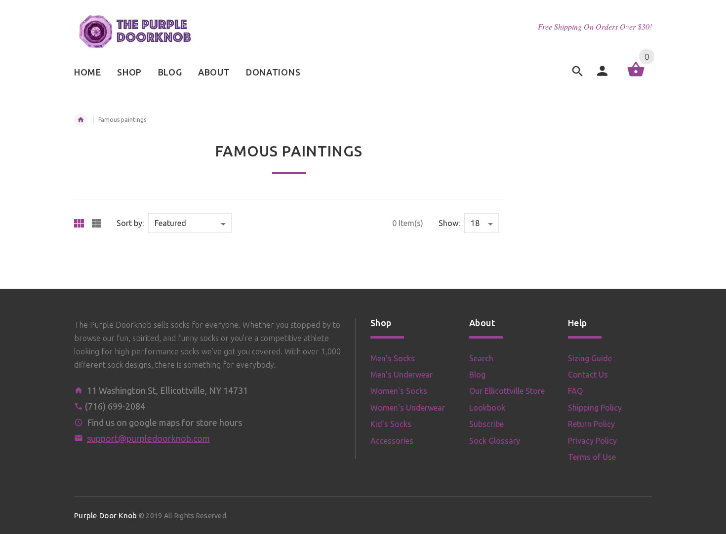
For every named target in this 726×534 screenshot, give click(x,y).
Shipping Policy (595, 407)
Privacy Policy (592, 440)
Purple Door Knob (105, 515)
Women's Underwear (407, 407)
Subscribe (486, 424)
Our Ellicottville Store (507, 390)
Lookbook (487, 407)
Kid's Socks (390, 424)
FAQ (575, 390)
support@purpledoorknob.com (148, 438)
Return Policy (591, 424)
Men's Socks (392, 358)
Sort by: (130, 223)
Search (481, 358)
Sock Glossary (494, 440)
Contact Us (588, 374)
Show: (449, 223)
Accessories (391, 440)
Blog (477, 374)
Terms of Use (592, 457)
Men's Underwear (401, 374)
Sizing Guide (590, 358)
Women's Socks (398, 390)
